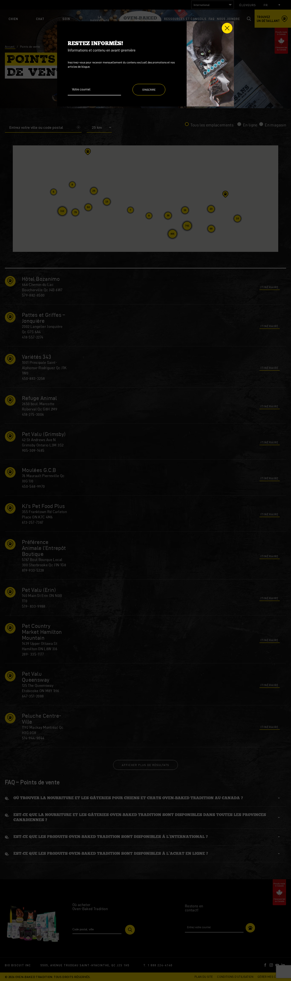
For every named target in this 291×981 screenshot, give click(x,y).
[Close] (227, 28)
